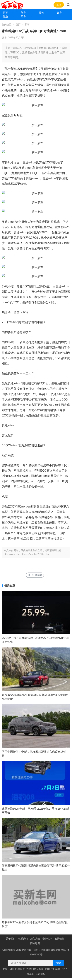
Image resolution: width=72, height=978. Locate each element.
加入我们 (35, 938)
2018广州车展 (52, 969)
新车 (23, 12)
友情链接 (59, 938)
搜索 (58, 962)
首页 (5, 12)
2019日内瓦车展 (35, 969)
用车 (23, 16)
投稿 (58, 4)
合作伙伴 (47, 938)
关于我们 (11, 938)
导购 (41, 12)
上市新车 (40, 973)
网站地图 (35, 943)
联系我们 (23, 938)
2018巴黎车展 (35, 575)
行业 (5, 16)
